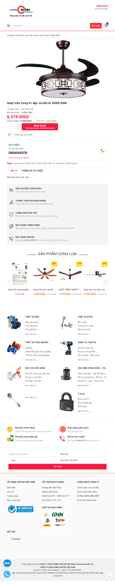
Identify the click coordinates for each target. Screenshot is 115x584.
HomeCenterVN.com (84, 564)
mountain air (19, 163)
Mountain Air (27, 109)
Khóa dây (82, 406)
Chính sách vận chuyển (88, 487)
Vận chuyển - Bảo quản (88, 355)
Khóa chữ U (83, 399)
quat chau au (49, 163)
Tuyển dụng (12, 495)
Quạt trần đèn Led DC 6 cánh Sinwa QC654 (53, 289)
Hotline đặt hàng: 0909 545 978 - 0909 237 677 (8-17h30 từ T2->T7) (56, 495)
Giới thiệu (11, 487)
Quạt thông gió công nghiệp (38, 351)
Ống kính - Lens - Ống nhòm (91, 380)
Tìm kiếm (96, 25)
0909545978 (102, 5)
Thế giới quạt (31, 325)
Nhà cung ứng (13, 500)
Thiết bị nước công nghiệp (37, 355)
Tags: (9, 163)
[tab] (14, 170)
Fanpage (15, 538)
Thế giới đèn (31, 329)
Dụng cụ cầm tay (85, 347)
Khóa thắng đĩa (85, 402)
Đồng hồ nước (84, 329)
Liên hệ (10, 491)
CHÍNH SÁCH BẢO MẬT (88, 495)
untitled (28, 347)
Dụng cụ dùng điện (86, 351)
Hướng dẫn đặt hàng (51, 487)
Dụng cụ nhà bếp (33, 377)
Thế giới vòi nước (86, 325)
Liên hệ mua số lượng (19, 157)
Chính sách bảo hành (87, 491)
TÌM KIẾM (57, 466)
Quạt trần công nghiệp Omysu (21, 289)
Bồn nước (82, 322)
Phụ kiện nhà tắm (33, 380)
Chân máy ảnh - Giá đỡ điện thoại (93, 373)
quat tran (60, 163)
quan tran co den (34, 163)
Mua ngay (40, 126)
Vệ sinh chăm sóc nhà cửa (37, 373)
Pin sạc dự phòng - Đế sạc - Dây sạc (95, 377)
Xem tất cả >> (31, 334)
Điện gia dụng (31, 322)
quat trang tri (71, 163)
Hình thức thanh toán (87, 500)
